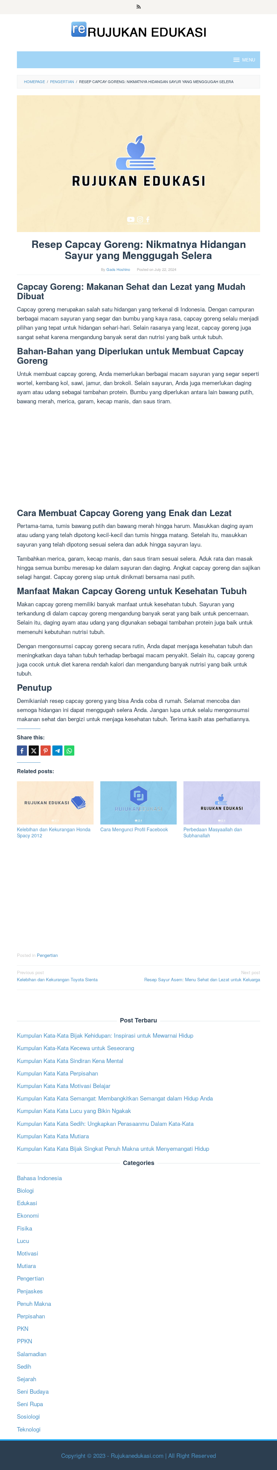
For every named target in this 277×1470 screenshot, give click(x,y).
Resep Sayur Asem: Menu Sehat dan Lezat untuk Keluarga (202, 976)
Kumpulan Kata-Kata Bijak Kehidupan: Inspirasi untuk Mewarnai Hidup (105, 1035)
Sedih (24, 1366)
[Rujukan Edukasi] (138, 28)
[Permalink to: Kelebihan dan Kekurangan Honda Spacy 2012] (55, 803)
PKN (22, 1328)
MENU (248, 59)
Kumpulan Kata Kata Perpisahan (57, 1073)
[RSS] (138, 7)
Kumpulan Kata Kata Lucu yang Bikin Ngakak (74, 1110)
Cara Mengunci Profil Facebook (134, 829)
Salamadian (31, 1353)
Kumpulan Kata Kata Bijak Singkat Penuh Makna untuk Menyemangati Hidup (113, 1148)
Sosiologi (28, 1416)
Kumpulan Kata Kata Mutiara (53, 1136)
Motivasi (27, 1253)
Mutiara (26, 1265)
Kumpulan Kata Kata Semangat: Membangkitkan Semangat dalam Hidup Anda (115, 1098)
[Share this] (22, 750)
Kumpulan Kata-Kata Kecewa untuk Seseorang (75, 1047)
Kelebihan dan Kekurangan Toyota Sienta (57, 976)
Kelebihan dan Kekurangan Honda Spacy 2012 (54, 832)
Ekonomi (28, 1215)
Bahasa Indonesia (39, 1177)
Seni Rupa (30, 1403)
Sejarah (26, 1378)
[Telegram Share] (57, 750)
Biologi (25, 1190)
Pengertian (47, 955)
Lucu (23, 1240)
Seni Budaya (33, 1391)
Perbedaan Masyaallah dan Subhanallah (212, 832)
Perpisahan (31, 1316)
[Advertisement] (138, 458)
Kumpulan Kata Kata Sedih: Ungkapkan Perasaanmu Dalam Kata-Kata (105, 1123)
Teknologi (29, 1429)
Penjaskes (30, 1291)
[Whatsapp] (69, 750)
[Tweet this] (34, 750)
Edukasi (27, 1202)
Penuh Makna (34, 1303)
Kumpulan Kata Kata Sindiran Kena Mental (70, 1060)
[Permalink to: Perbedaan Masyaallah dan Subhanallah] (221, 803)
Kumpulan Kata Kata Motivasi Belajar (63, 1085)
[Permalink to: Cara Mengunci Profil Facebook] (138, 803)
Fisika (24, 1228)
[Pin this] (46, 750)
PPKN (24, 1341)
